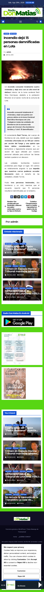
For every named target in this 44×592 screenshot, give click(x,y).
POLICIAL (15, 266)
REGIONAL (23, 243)
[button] (37, 22)
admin (9, 52)
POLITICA (15, 243)
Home (15, 536)
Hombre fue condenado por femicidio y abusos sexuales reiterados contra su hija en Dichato (14, 206)
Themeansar (22, 532)
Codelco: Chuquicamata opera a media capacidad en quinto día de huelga (31, 206)
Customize (21, 571)
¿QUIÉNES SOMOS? (25, 536)
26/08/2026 (11, 434)
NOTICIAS (13, 33)
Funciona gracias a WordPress (16, 529)
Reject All (21, 576)
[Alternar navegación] (20, 21)
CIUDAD (6, 33)
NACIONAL (9, 494)
